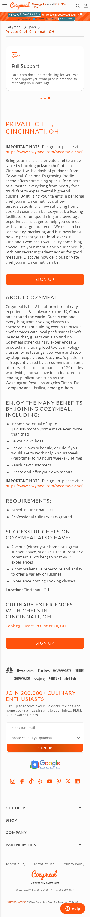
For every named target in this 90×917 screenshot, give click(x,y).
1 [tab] (41, 98)
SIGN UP (45, 279)
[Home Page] (20, 6)
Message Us (39, 4)
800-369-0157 (66, 889)
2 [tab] (45, 98)
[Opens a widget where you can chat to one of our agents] (72, 909)
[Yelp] (40, 781)
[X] (68, 781)
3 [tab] (49, 98)
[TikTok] (31, 781)
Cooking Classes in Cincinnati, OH (36, 625)
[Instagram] (12, 781)
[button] (4, 5)
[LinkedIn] (77, 781)
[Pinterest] (59, 781)
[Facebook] (22, 781)
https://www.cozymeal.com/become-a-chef (44, 151)
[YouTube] (49, 781)
